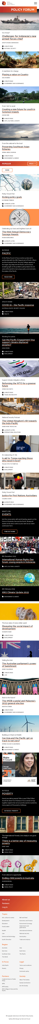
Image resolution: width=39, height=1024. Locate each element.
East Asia (4, 951)
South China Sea (6, 940)
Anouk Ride (5, 115)
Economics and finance (26, 921)
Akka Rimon (6, 348)
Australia (4, 948)
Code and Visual (25, 1019)
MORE (7, 170)
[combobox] (32, 163)
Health (6, 314)
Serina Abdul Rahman (9, 152)
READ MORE (8, 277)
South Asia (22, 951)
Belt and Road (23, 918)
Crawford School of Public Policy (9, 980)
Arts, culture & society (12, 121)
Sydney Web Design (14, 1019)
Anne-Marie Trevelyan (9, 427)
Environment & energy (11, 158)
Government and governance (14, 83)
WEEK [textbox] (31, 163)
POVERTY (7, 794)
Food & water (5, 927)
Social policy (8, 852)
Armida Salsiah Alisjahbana (11, 744)
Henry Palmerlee (7, 669)
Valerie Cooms (6, 499)
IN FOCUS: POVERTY (11, 811)
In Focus (5, 962)
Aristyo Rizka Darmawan (10, 43)
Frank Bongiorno (8, 238)
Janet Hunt (5, 847)
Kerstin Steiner (7, 707)
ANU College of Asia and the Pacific (10, 990)
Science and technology (8, 937)
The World (5, 957)
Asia (21, 948)
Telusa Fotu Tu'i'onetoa (10, 464)
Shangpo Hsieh (6, 632)
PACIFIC (6, 253)
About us (6, 899)
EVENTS (6, 514)
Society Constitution (25, 983)
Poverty (4, 968)
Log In (5, 907)
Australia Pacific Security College (13, 308)
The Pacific (23, 954)
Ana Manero (6, 78)
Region (5, 945)
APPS (3, 984)
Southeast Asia (6, 954)
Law (5, 675)
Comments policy (24, 971)
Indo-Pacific (5, 965)
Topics (4, 914)
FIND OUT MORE (9, 531)
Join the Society (24, 986)
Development (8, 354)
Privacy (21, 968)
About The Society (24, 980)
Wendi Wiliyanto (7, 389)
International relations (12, 432)
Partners (5, 903)
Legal (22, 962)
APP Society (5, 987)
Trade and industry (10, 395)
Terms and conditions (26, 965)
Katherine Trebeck (8, 200)
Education (5, 924)
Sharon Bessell (7, 881)
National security (10, 49)
